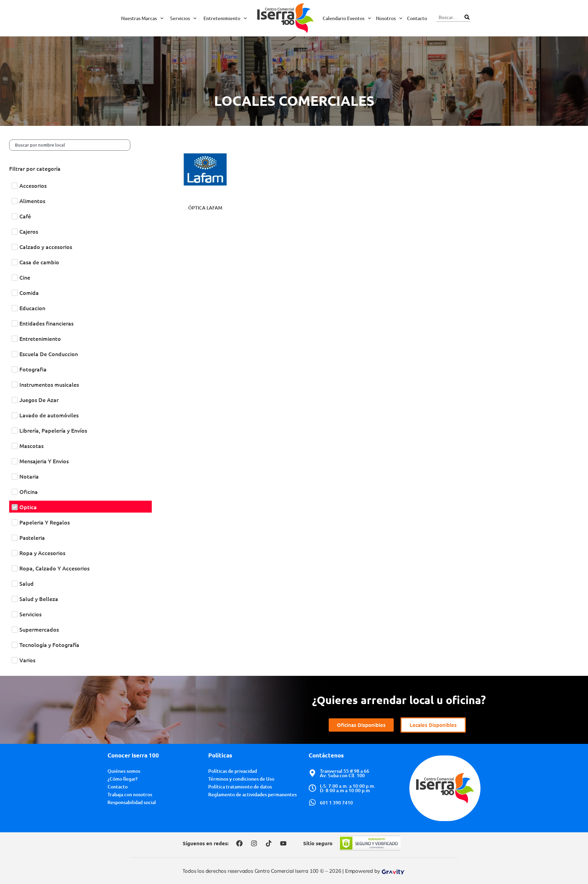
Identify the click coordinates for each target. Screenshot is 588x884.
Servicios (180, 18)
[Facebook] (239, 843)
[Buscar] (466, 17)
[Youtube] (283, 843)
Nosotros (386, 18)
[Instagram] (253, 843)
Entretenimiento (221, 18)
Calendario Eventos (343, 18)
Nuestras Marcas (139, 18)
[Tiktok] (268, 843)
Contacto (417, 18)
